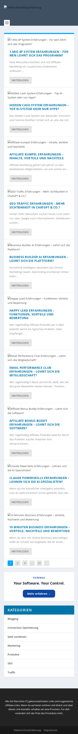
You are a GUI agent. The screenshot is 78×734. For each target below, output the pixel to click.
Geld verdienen (17, 636)
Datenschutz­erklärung (27, 730)
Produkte (13, 654)
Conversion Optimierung (23, 627)
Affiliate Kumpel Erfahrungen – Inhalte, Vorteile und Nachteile (36, 156)
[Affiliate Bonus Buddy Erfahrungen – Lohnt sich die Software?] (39, 411)
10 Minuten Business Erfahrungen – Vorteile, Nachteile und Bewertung (39, 529)
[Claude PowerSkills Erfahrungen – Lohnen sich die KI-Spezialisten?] (39, 468)
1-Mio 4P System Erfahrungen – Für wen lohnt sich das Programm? (39, 54)
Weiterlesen (20, 80)
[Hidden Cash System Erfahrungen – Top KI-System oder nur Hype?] (39, 95)
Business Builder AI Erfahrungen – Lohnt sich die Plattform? (38, 259)
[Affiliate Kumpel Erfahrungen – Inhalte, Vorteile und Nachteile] (39, 144)
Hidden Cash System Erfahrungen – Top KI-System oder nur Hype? (39, 107)
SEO (10, 663)
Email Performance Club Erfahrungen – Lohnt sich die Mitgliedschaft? (34, 371)
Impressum (51, 730)
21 (39, 563)
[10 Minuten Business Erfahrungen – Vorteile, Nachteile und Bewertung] (39, 517)
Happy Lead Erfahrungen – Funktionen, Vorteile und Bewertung (31, 314)
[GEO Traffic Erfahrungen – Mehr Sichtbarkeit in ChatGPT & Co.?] (39, 193)
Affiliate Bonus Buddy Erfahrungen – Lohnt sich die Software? (34, 424)
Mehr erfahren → (39, 593)
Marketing (14, 645)
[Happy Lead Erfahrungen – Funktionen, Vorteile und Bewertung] (39, 300)
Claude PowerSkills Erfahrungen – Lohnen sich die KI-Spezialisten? (39, 480)
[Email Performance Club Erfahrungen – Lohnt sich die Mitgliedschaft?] (39, 358)
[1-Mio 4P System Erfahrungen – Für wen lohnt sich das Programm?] (39, 42)
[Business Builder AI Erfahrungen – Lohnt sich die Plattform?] (39, 247)
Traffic (11, 672)
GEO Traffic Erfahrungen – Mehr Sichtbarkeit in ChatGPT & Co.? (37, 205)
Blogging (13, 619)
